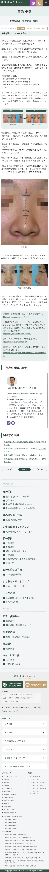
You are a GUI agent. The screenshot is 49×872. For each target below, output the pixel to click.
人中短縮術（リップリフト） (19, 531)
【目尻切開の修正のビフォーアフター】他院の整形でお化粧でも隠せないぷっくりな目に (24, 853)
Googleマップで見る (9, 711)
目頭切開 (10, 547)
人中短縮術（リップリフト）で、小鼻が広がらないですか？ (22, 858)
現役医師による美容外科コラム (13, 816)
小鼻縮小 (10, 500)
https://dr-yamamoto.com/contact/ (17, 334)
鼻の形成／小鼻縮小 (10, 825)
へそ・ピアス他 (11, 655)
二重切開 (10, 543)
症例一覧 (6, 785)
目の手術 (7, 538)
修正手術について (9, 791)
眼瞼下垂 (10, 563)
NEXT (40, 470)
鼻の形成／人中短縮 (10, 828)
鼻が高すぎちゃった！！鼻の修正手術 (16, 834)
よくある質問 (8, 788)
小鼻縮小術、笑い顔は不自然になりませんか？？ (19, 843)
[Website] (9, 423)
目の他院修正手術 (14, 574)
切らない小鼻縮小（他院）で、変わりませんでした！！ (21, 866)
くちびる (8, 749)
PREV (8, 470)
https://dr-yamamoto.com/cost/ (15, 317)
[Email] (13, 423)
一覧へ (24, 470)
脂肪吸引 (7, 643)
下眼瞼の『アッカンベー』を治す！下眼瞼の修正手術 (20, 849)
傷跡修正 (10, 621)
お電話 (33, 3)
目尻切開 (10, 555)
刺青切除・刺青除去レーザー (19, 625)
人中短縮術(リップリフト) (15, 741)
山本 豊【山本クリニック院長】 (22, 388)
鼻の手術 (21, 28)
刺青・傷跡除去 (11, 616)
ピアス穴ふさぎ (13, 664)
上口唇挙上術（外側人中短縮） (20, 598)
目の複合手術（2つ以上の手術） (21, 559)
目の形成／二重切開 (10, 819)
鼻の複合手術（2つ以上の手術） (21, 508)
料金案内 (6, 782)
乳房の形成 (9, 632)
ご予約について (8, 797)
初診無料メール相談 (38, 685)
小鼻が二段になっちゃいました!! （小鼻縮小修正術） (20, 840)
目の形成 (8, 724)
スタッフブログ (34, 779)
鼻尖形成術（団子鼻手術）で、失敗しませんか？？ (25, 455)
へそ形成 (10, 660)
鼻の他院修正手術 (14, 520)
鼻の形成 (8, 732)
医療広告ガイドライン (10, 813)
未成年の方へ (8, 806)
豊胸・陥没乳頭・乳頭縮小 (18, 637)
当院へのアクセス (9, 800)
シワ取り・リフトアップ (16, 581)
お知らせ (6, 803)
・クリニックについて (10, 776)
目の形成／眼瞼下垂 (10, 822)
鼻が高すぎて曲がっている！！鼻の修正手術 (18, 837)
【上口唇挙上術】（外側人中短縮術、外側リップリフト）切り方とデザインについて (24, 862)
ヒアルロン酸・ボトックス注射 (17, 766)
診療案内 (6, 779)
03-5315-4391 (15, 685)
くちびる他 (9, 593)
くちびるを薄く (13, 602)
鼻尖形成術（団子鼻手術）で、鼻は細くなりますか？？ (21, 846)
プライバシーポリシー (10, 810)
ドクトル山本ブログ (36, 776)
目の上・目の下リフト (16, 586)
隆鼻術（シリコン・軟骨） (18, 496)
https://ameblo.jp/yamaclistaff (15, 342)
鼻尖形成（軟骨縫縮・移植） (36, 28)
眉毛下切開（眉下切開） (17, 551)
